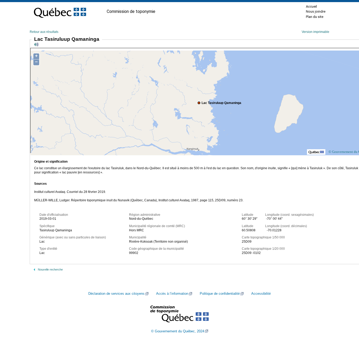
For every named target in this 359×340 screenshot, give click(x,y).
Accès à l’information (172, 294)
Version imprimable (315, 32)
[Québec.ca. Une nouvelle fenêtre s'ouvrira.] (60, 11)
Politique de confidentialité (220, 294)
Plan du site (314, 17)
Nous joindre (315, 11)
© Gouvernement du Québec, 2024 (177, 331)
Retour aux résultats (44, 32)
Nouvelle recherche (50, 269)
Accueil (311, 6)
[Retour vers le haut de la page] (346, 311)
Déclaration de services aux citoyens (116, 294)
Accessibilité (261, 294)
